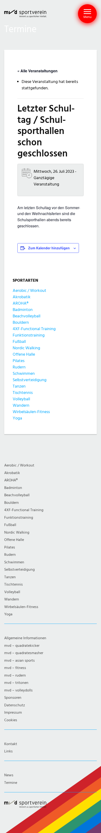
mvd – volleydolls (18, 690)
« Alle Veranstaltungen (37, 70)
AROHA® (20, 303)
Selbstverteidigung (30, 380)
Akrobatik (22, 297)
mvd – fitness (15, 667)
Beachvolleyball (26, 316)
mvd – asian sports (19, 660)
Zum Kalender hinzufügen (49, 248)
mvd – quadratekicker (21, 645)
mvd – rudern (15, 675)
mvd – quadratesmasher (23, 653)
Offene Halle (24, 354)
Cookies (10, 720)
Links (8, 751)
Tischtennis (23, 393)
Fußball (19, 342)
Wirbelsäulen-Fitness (31, 412)
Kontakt (10, 744)
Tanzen (19, 386)
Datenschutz (14, 705)
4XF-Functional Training (34, 329)
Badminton (23, 310)
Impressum (13, 712)
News (8, 775)
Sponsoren (12, 697)
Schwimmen (24, 373)
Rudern (19, 367)
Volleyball (21, 399)
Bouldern (21, 322)
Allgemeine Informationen (25, 638)
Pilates (18, 361)
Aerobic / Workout (29, 290)
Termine (10, 782)
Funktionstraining (29, 335)
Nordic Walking (26, 348)
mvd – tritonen (16, 682)
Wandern (21, 405)
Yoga (17, 418)
